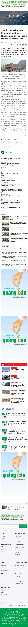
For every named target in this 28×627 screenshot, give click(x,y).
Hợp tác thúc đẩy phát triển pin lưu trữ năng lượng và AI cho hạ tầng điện (17, 447)
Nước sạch (17, 556)
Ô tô (2, 590)
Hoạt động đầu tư (12, 506)
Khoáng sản (15, 139)
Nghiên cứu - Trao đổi (19, 568)
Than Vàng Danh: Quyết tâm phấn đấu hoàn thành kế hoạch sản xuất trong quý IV (11, 202)
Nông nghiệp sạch (19, 583)
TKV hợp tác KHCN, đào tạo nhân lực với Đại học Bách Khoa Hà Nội (10, 196)
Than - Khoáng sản (5, 554)
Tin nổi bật (4, 214)
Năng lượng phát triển (14, 20)
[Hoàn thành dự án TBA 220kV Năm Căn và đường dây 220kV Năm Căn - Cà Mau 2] (6, 392)
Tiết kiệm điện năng (19, 576)
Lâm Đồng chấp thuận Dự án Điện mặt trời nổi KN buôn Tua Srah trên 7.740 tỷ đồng (16, 431)
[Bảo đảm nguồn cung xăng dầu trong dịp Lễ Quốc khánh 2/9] (6, 377)
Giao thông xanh (6, 587)
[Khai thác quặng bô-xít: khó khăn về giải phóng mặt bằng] (5, 229)
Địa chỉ (10, 605)
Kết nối (3, 562)
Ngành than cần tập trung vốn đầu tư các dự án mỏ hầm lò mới (10, 169)
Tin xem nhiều (5, 246)
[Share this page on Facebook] (26, 45)
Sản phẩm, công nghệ (19, 565)
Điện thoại (17, 605)
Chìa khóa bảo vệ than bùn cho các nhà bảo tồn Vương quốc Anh (11, 185)
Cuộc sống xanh (19, 544)
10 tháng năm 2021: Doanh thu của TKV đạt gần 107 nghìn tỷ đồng (11, 179)
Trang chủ (4, 20)
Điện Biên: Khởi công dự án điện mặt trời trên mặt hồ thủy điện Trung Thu (17, 423)
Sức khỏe (3, 568)
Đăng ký (23, 526)
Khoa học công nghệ (21, 562)
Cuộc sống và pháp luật (20, 559)
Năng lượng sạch (9, 409)
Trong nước (3, 536)
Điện (2, 549)
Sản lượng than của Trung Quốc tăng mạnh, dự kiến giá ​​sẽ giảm (10, 164)
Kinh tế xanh (3, 565)
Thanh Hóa (7, 139)
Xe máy (2, 592)
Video (2, 574)
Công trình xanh (18, 581)
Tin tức (3, 533)
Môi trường (17, 554)
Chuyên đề (18, 574)
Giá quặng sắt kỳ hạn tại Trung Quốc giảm (10, 174)
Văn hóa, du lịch (4, 570)
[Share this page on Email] (12, 45)
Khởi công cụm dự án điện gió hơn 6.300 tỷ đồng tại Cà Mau (16, 414)
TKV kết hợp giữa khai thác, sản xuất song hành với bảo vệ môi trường (10, 159)
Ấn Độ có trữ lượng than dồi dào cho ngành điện (10, 208)
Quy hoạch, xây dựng (19, 547)
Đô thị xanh (17, 552)
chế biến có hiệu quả (7, 146)
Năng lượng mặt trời (19, 538)
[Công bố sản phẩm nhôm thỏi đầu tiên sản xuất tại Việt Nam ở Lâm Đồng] (5, 218)
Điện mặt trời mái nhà (19, 579)
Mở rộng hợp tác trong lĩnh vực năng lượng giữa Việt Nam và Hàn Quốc (17, 439)
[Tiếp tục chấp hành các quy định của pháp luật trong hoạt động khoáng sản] (5, 240)
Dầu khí (2, 551)
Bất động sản (18, 550)
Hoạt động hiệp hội (5, 541)
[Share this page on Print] (14, 45)
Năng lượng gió (18, 536)
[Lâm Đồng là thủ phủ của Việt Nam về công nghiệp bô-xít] (5, 234)
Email (23, 605)
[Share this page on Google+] (17, 45)
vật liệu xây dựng (6, 142)
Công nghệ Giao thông (6, 594)
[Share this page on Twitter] (20, 45)
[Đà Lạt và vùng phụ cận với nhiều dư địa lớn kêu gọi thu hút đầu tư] (4, 508)
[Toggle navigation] (2, 9)
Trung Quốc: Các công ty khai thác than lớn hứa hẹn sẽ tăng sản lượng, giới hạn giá (11, 191)
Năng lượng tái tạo (19, 541)
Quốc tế (2, 538)
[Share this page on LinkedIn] (23, 45)
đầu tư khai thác (17, 142)
